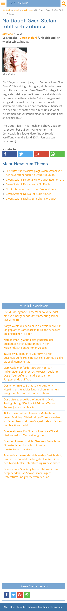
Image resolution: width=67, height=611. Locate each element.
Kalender (21, 606)
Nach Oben (9, 606)
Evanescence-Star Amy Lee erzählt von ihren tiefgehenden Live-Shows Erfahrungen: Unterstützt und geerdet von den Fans (31, 473)
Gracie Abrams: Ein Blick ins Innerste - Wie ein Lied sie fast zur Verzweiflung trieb (31, 433)
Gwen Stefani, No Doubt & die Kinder (28, 194)
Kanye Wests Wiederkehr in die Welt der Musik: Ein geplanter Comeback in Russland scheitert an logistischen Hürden (32, 330)
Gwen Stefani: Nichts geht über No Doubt (31, 198)
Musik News (27, 10)
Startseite (7, 10)
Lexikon (18, 3)
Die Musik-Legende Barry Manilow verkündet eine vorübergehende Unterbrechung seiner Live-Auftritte (31, 316)
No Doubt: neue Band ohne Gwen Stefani (31, 189)
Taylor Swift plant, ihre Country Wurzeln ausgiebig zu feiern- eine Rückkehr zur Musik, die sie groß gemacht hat (33, 357)
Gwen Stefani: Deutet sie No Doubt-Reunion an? (35, 179)
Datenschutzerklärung (38, 606)
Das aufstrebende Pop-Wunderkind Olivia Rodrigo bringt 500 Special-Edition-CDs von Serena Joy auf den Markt (30, 403)
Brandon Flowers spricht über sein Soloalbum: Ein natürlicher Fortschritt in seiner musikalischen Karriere (32, 445)
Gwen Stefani (28, 37)
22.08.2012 (7, 33)
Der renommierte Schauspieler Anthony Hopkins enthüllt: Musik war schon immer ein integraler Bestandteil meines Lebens (31, 389)
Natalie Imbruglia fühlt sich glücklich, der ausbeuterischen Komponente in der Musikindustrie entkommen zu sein (28, 343)
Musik (17, 10)
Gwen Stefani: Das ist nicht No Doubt (28, 184)
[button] (9, 154)
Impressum (56, 606)
